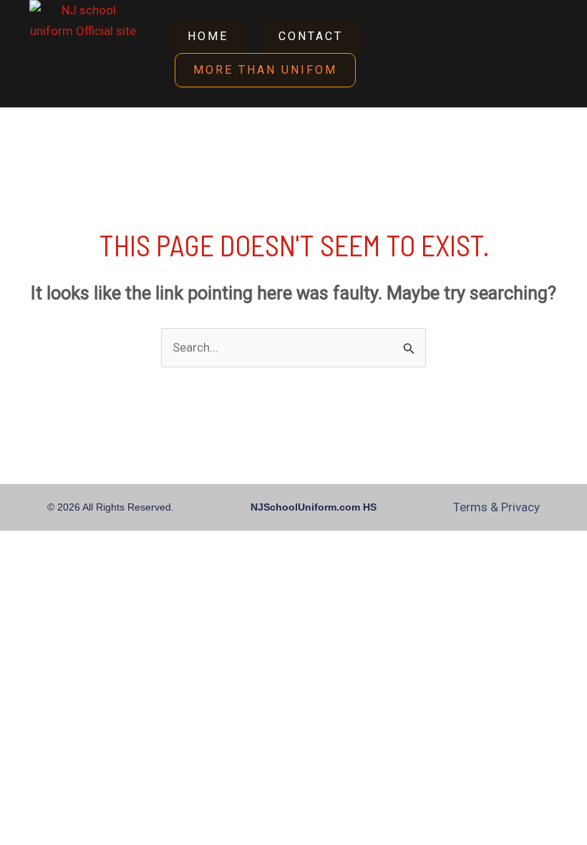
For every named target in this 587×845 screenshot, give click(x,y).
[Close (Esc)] (134, 545)
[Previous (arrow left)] (18, 570)
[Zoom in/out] (18, 545)
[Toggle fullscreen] (56, 545)
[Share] (95, 545)
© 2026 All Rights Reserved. (110, 507)
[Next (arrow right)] (56, 570)
